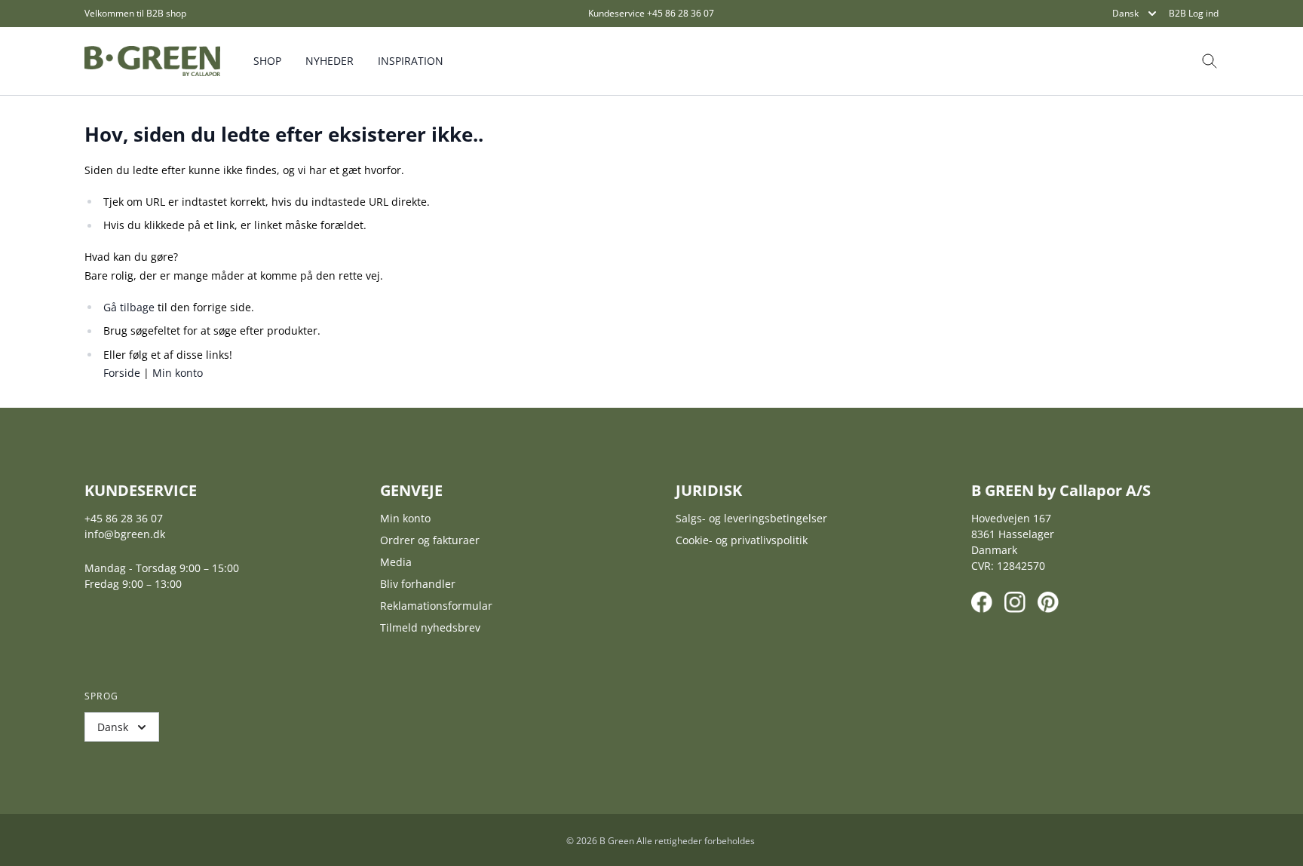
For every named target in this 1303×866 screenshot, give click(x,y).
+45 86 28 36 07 (680, 13)
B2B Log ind (1194, 14)
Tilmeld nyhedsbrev (430, 627)
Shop (267, 61)
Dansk (1125, 13)
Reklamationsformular (436, 605)
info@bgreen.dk (124, 534)
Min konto (177, 373)
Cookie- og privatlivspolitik (742, 540)
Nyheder (329, 61)
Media (396, 562)
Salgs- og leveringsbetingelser (751, 518)
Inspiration (410, 61)
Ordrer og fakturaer (430, 540)
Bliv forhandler (417, 584)
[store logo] (152, 61)
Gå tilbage (129, 307)
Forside (121, 373)
